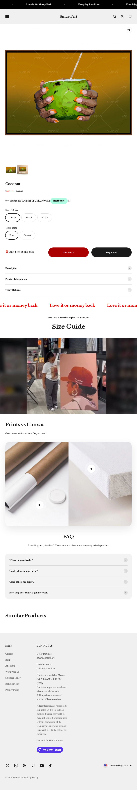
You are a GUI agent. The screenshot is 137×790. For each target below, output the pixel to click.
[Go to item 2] (22, 170)
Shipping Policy (13, 677)
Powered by (42, 740)
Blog (7, 659)
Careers (9, 653)
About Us (10, 665)
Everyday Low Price (66, 4)
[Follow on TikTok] (50, 765)
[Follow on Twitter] (7, 765)
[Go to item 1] (10, 170)
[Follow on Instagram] (16, 765)
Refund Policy (12, 683)
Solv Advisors (55, 740)
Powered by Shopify (29, 777)
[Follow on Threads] (24, 765)
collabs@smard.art (46, 668)
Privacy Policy (12, 689)
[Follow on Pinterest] (33, 765)
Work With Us (12, 671)
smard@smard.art (45, 657)
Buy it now (111, 252)
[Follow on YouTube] (41, 765)
